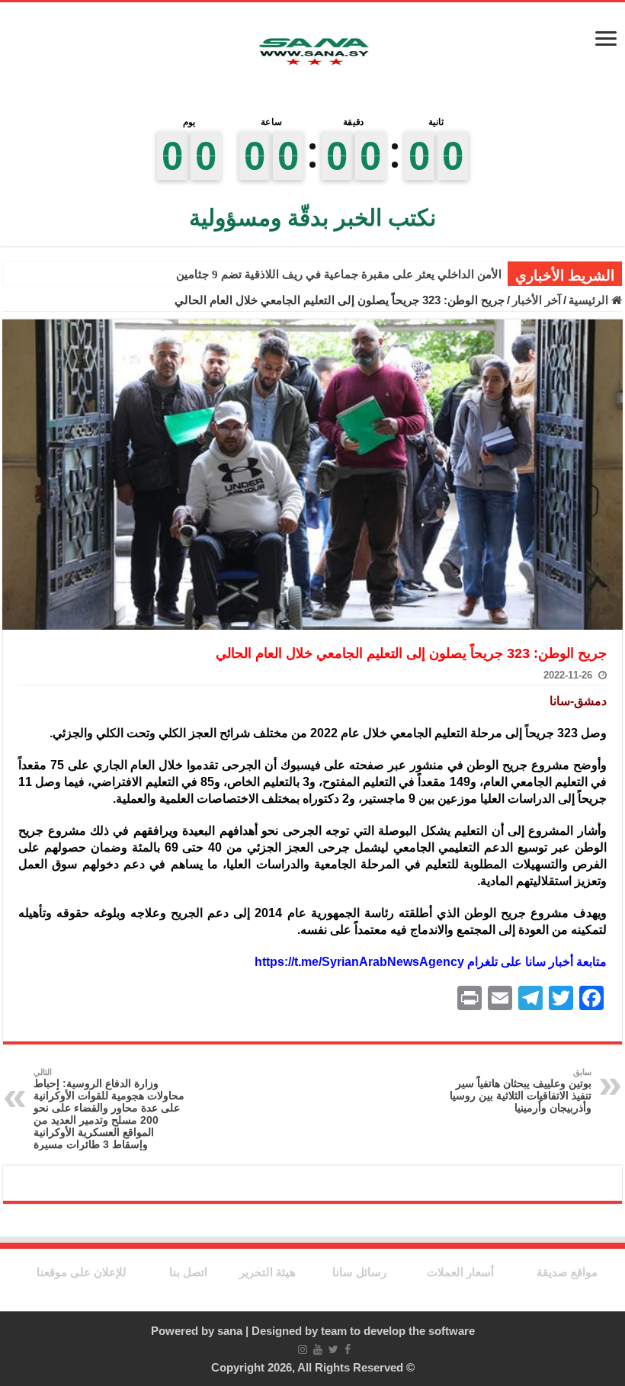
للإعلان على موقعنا (82, 1272)
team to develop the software (398, 1330)
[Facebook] (347, 1349)
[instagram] (302, 1349)
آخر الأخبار (536, 300)
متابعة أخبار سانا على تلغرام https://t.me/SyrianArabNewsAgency (431, 961)
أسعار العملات (460, 1272)
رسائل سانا (359, 1272)
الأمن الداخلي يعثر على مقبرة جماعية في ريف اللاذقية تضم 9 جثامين (339, 274)
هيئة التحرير (267, 1272)
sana (229, 1330)
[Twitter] (333, 1349)
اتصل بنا (188, 1272)
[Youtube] (318, 1349)
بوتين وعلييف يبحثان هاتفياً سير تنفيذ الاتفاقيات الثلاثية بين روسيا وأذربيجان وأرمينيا (520, 1090)
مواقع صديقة (567, 1272)
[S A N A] (312, 52)
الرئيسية (590, 300)
